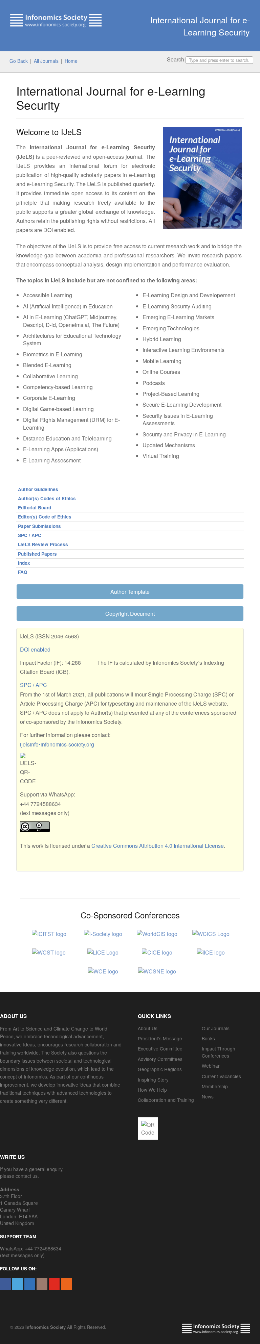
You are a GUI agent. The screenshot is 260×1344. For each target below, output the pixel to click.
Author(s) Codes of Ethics (47, 498)
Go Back (18, 60)
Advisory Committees (160, 1059)
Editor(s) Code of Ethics (44, 516)
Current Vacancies (221, 1076)
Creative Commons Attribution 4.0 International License (157, 845)
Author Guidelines (38, 489)
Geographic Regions (160, 1069)
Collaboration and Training (166, 1099)
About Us (147, 1028)
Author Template (130, 591)
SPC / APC (29, 535)
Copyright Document (130, 613)
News (208, 1096)
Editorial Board (34, 507)
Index (24, 563)
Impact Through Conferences (218, 1052)
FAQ (22, 572)
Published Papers (37, 554)
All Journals (46, 60)
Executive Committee (160, 1048)
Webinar (211, 1065)
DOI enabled (35, 649)
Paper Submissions (39, 526)
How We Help (152, 1089)
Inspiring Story (153, 1079)
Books (208, 1038)
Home (71, 60)
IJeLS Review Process (43, 544)
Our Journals (216, 1028)
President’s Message (160, 1038)
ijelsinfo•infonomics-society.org (57, 744)
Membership (215, 1086)
